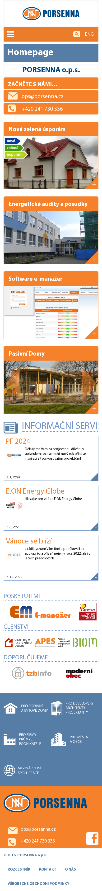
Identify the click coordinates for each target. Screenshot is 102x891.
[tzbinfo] (32, 674)
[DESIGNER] (87, 612)
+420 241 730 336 (42, 109)
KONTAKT (47, 870)
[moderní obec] (79, 674)
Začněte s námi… (32, 84)
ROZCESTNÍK (19, 870)
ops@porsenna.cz (43, 97)
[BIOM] (85, 643)
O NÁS (70, 870)
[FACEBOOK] (92, 838)
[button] (13, 383)
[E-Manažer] (40, 612)
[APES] (52, 643)
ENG (89, 34)
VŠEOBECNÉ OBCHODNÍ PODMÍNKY (38, 884)
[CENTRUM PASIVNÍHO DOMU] (18, 643)
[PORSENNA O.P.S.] (51, 13)
